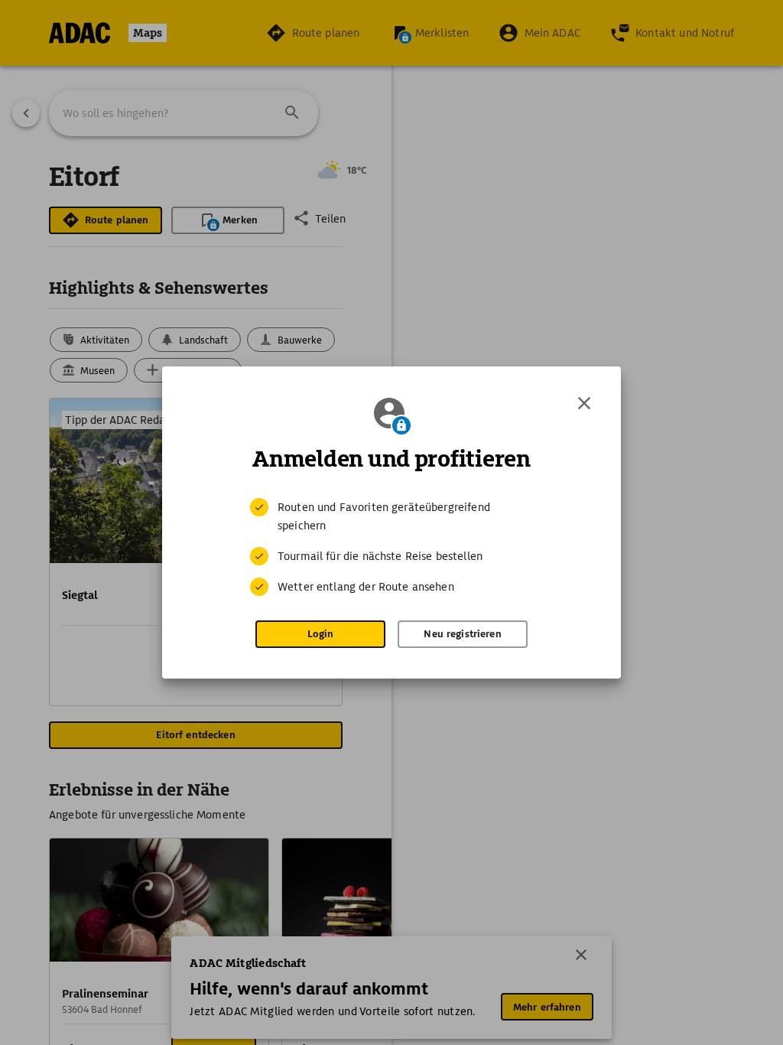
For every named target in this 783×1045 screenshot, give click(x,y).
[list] (391, 547)
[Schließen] (584, 403)
